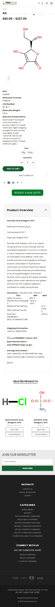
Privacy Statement (27, 558)
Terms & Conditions (27, 555)
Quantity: (27, 157)
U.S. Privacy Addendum (27, 561)
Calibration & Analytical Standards (28, 536)
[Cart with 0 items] (46, 3)
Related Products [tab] (25, 381)
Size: (27, 148)
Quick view (14, 429)
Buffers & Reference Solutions (27, 523)
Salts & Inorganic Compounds (27, 516)
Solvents (27, 513)
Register (32, 492)
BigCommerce (32, 598)
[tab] (27, 210)
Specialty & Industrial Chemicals (27, 533)
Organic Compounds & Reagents (27, 526)
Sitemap (27, 496)
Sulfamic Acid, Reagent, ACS (41, 421)
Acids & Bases (27, 510)
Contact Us (27, 489)
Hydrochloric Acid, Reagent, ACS (14, 421)
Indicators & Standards (27, 519)
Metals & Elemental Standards (27, 529)
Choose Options (14, 434)
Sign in (22, 492)
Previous (3, 400)
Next (52, 400)
